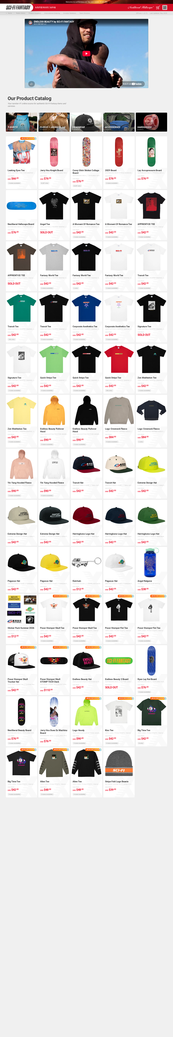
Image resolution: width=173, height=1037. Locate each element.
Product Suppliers (35, 13)
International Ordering (52, 13)
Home (9, 13)
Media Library (20, 13)
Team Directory (84, 13)
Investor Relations (69, 13)
